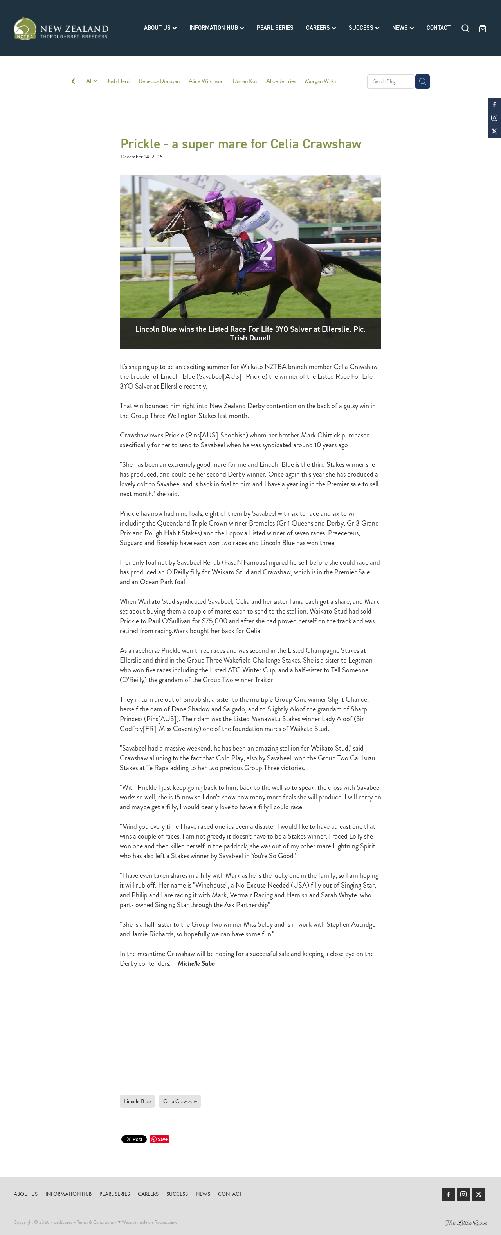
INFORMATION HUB (214, 27)
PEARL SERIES (275, 27)
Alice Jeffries (281, 81)
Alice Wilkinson (206, 81)
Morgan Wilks (320, 81)
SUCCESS (362, 27)
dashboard (63, 1222)
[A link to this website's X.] (494, 131)
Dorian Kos (244, 81)
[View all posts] (73, 81)
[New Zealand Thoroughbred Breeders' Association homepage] (61, 28)
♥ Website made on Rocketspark (147, 1222)
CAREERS (319, 27)
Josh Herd (118, 81)
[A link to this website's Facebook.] (494, 104)
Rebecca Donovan (159, 81)
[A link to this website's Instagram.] (494, 117)
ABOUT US (158, 27)
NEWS (400, 27)
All (90, 81)
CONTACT (439, 27)
